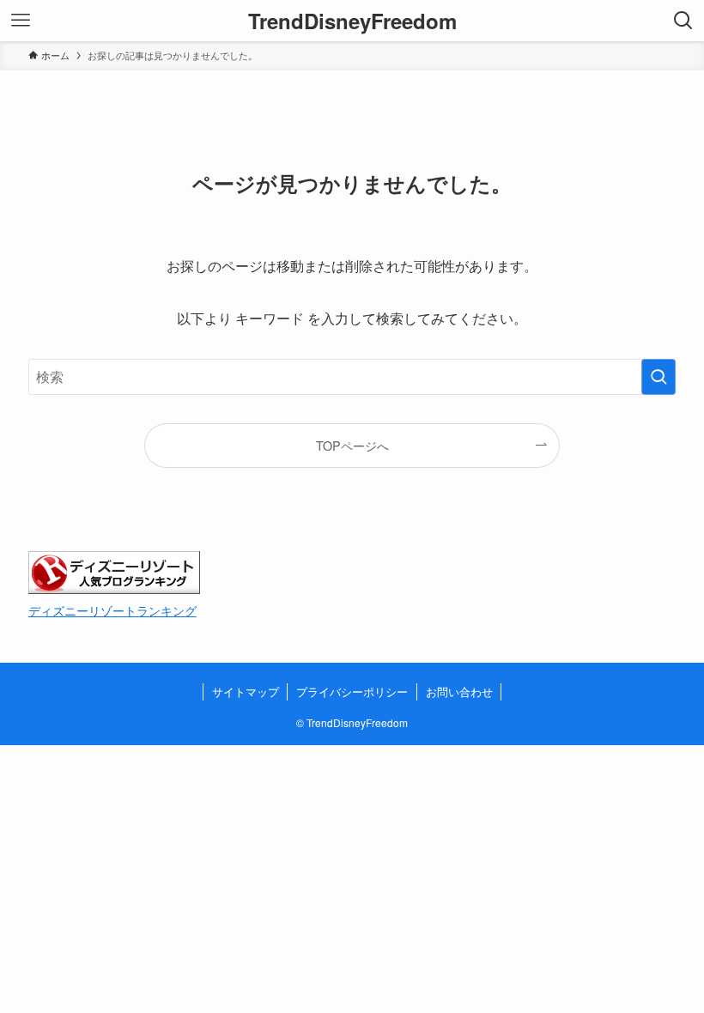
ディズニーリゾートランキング (112, 610)
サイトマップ (245, 691)
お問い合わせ (459, 691)
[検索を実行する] (658, 377)
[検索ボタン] (683, 20)
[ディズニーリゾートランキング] (114, 588)
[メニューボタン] (20, 20)
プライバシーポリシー (352, 691)
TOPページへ (352, 445)
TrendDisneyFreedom (352, 20)
